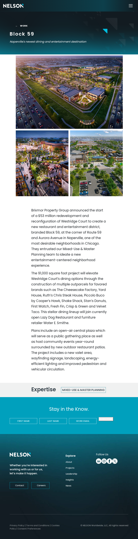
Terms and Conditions (37, 525)
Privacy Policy (17, 525)
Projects (70, 467)
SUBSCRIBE (106, 419)
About (69, 462)
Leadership (71, 473)
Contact (19, 485)
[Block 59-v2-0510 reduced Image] (69, 92)
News (68, 485)
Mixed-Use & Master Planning (83, 390)
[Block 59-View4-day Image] (96, 163)
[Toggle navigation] (131, 6)
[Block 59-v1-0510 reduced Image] (42, 163)
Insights (70, 479)
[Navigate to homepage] (13, 6)
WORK (22, 25)
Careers (41, 485)
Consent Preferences (29, 528)
